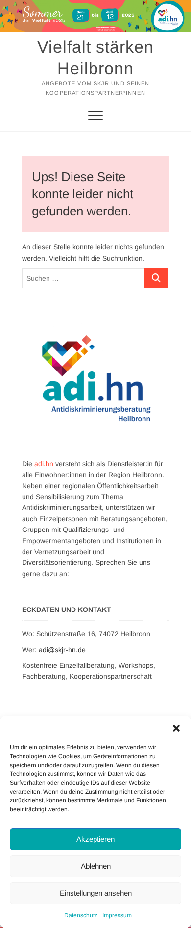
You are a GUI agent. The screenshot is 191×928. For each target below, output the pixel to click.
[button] (176, 728)
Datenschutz (80, 915)
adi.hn (43, 464)
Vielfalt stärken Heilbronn (95, 57)
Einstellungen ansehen (96, 893)
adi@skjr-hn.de (62, 650)
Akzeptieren (95, 839)
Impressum (117, 915)
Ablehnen (96, 866)
